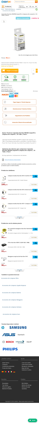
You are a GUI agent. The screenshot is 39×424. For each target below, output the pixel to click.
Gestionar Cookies (26, 370)
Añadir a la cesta (12, 71)
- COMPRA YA (28, 18)
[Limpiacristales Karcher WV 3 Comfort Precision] (4, 178)
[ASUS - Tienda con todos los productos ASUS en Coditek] (9, 334)
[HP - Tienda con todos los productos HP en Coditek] (5, 327)
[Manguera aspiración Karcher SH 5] (4, 259)
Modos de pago (26, 387)
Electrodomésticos (10, 9)
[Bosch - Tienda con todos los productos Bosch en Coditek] (8, 342)
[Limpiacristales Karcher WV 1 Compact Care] (4, 206)
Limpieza (18, 9)
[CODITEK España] (6, 1)
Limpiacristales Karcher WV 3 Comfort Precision (22, 175)
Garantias (24, 388)
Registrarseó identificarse (22, 6)
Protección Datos (6, 368)
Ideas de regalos (6, 387)
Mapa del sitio (25, 368)
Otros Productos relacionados (13, 159)
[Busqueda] (36, 1)
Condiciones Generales (8, 366)
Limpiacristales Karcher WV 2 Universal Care (21, 189)
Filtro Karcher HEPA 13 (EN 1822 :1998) (18, 242)
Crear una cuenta (26, 362)
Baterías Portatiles (7, 388)
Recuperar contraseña (27, 366)
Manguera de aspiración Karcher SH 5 (16, 261)
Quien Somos (5, 362)
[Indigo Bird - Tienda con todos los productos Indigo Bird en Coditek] (20, 342)
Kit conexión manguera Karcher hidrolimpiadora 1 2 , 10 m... (20, 233)
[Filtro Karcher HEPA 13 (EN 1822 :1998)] (4, 245)
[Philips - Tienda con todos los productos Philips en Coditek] (10, 349)
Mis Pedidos (25, 383)
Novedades (5, 383)
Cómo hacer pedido (27, 364)
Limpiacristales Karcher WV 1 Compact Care (20, 203)
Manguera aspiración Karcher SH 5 (18, 256)
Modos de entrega (26, 385)
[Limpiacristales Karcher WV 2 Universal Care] (4, 192)
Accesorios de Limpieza (9, 11)
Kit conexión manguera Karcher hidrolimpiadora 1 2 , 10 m (22, 229)
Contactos (5, 364)
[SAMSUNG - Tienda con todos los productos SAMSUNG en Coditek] (18, 327)
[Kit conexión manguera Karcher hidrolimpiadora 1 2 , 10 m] (4, 231)
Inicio (2, 9)
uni (33, 74)
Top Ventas (5, 385)
